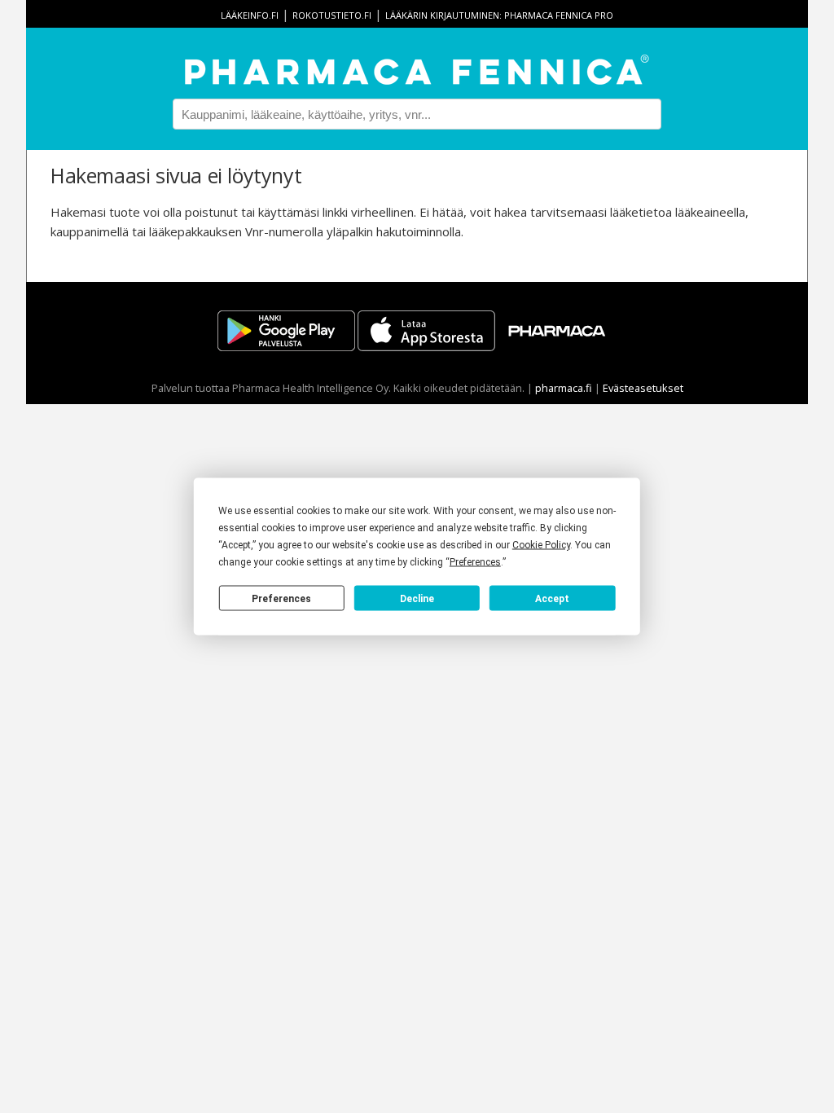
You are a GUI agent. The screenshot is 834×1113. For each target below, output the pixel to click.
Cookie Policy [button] (541, 545)
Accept (552, 598)
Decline (417, 598)
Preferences (281, 598)
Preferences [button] (475, 562)
